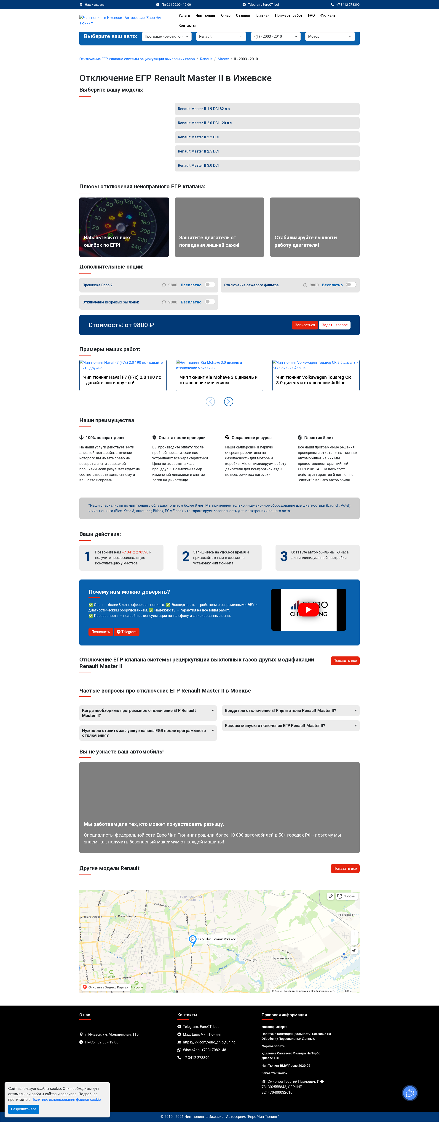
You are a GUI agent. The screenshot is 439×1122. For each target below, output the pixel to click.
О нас (225, 15)
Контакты (187, 25)
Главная (263, 15)
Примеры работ (288, 15)
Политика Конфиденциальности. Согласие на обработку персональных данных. (296, 1036)
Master (223, 59)
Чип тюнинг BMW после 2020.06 (286, 1065)
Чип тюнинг (205, 15)
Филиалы (328, 15)
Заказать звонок (274, 1073)
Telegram (128, 632)
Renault (206, 59)
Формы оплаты (273, 1046)
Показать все (345, 660)
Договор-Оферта (274, 1027)
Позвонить (100, 632)
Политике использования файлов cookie (66, 1099)
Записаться (305, 325)
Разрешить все (23, 1109)
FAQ (311, 15)
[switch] (210, 284)
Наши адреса (94, 4)
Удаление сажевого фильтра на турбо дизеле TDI (291, 1055)
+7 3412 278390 (135, 552)
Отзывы (243, 15)
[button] (228, 401)
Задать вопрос (335, 325)
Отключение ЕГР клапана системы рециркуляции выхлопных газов (137, 59)
